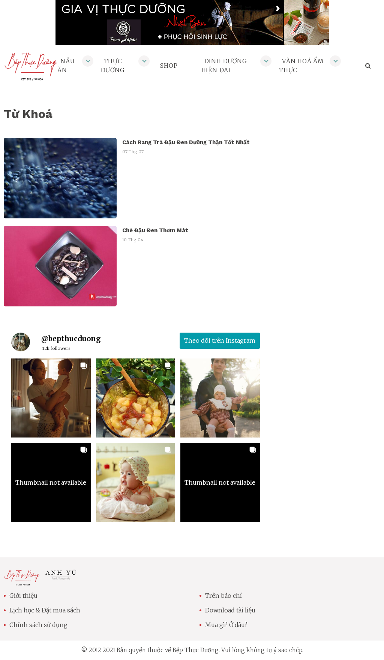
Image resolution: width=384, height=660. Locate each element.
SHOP (168, 65)
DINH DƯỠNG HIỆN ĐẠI (224, 65)
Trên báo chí (223, 595)
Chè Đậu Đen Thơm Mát (155, 230)
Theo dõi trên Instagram (219, 340)
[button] (51, 398)
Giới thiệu (23, 595)
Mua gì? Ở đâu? (226, 625)
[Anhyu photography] (61, 577)
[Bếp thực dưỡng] (22, 581)
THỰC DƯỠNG (113, 65)
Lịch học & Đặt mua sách (44, 610)
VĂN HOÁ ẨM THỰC (301, 65)
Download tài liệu (230, 610)
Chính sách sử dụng (38, 625)
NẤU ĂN (66, 65)
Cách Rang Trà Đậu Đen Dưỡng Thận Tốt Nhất (186, 142)
